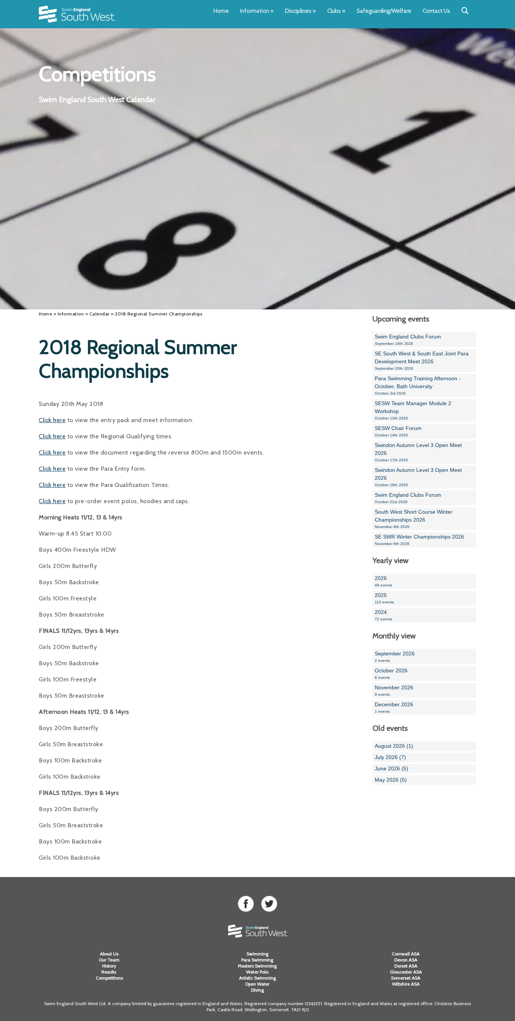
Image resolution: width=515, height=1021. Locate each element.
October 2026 (391, 673)
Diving (257, 990)
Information (257, 11)
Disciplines (300, 11)
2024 (383, 615)
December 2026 (394, 707)
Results (109, 972)
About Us (109, 954)
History (109, 966)
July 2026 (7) (390, 757)
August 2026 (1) (394, 746)
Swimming (257, 954)
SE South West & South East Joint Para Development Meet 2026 (422, 360)
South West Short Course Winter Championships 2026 (413, 519)
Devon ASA (405, 960)
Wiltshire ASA (406, 984)
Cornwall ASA (406, 954)
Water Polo (257, 972)
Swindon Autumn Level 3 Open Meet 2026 (418, 452)
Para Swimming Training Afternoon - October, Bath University (418, 385)
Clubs (336, 11)
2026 (383, 581)
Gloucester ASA (406, 972)
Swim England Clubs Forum (408, 340)
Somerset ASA (405, 978)
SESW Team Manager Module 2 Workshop (413, 410)
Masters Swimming (257, 966)
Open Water (257, 984)
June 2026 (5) (391, 768)
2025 (384, 598)
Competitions (109, 978)
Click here (52, 420)
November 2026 (394, 690)
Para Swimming (257, 960)
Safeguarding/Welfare (384, 11)
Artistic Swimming (257, 978)
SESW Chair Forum (398, 431)
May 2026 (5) (391, 780)
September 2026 (395, 657)
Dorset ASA (405, 966)
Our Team (109, 960)
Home (221, 11)
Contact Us (436, 11)
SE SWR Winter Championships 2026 (419, 540)
